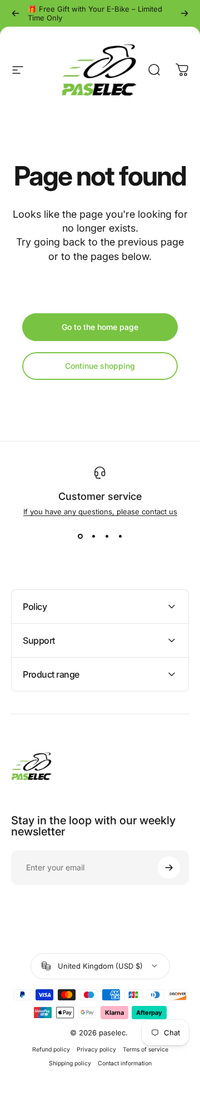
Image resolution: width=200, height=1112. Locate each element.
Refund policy (51, 1049)
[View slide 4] (120, 536)
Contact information (125, 1063)
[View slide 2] (93, 536)
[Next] (184, 13)
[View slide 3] (106, 536)
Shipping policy (70, 1063)
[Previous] (15, 13)
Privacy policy (96, 1049)
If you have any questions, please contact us (100, 511)
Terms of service (145, 1049)
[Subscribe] (169, 867)
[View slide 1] (80, 536)
